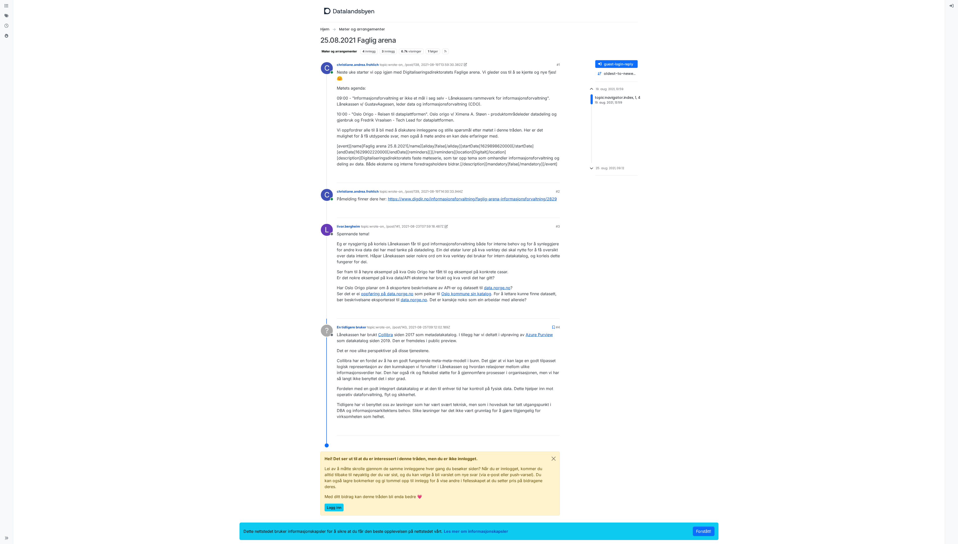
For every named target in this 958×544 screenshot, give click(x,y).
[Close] (554, 459)
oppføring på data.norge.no (387, 293)
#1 (558, 65)
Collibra (385, 334)
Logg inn (334, 507)
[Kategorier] (6, 6)
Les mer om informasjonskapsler (476, 531)
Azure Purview (539, 334)
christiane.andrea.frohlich (358, 65)
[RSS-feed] (445, 51)
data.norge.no (497, 287)
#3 (558, 226)
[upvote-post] (536, 177)
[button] (6, 538)
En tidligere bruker (351, 327)
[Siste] (6, 26)
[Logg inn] (951, 6)
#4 (558, 327)
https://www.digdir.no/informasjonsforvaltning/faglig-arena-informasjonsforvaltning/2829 (472, 198)
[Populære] (6, 36)
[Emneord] (6, 16)
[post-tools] (555, 177)
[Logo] (349, 11)
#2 (558, 191)
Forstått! (703, 531)
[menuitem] (951, 6)
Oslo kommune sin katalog (466, 293)
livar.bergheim (348, 226)
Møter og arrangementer (339, 51)
